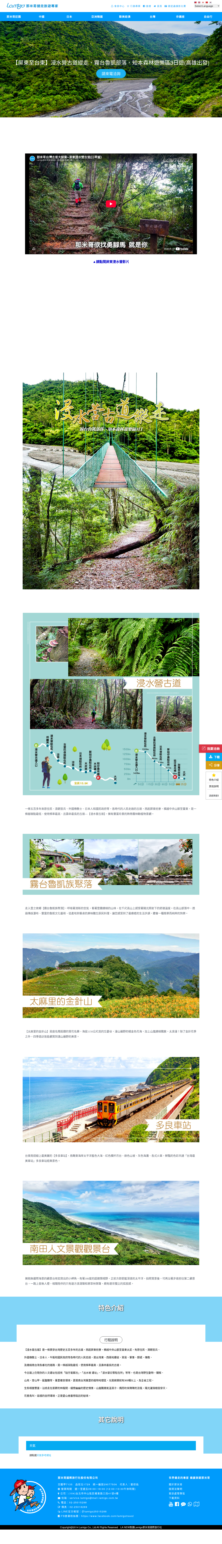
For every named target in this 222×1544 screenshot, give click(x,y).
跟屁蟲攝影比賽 (176, 6)
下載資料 (174, 1498)
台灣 (153, 16)
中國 (42, 16)
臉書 (148, 6)
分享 (217, 765)
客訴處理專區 (177, 1493)
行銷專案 (135, 6)
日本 (69, 16)
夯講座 (180, 16)
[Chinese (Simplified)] (207, 2)
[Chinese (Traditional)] (195, 2)
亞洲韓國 (97, 16)
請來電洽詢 (111, 73)
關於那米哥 (175, 1484)
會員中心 (119, 6)
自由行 (208, 16)
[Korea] (210, 2)
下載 (217, 757)
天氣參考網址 (44, 1455)
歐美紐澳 (125, 16)
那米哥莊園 (14, 16)
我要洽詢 (213, 748)
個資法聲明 (175, 1489)
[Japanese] (203, 2)
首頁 (159, 6)
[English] (199, 2)
